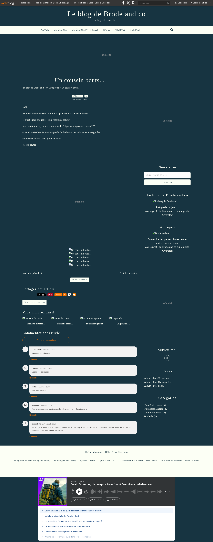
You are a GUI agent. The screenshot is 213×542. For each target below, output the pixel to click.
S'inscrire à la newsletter (34, 302)
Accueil (44, 30)
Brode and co (169, 211)
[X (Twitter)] (128, 2)
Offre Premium (151, 460)
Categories (54, 87)
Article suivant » (128, 273)
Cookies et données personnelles (171, 460)
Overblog (123, 452)
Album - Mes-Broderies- (156, 378)
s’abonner (81, 500)
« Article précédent (32, 273)
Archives (120, 30)
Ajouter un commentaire (46, 340)
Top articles (83, 460)
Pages (106, 30)
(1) (150, 416)
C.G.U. (116, 460)
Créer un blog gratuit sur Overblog (64, 460)
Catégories (60, 30)
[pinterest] (133, 2)
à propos (114, 500)
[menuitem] (44, 30)
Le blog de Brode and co (106, 14)
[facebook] (123, 2)
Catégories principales (85, 30)
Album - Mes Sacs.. (154, 385)
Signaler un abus (104, 460)
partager (97, 500)
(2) (155, 405)
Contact (135, 30)
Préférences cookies (192, 460)
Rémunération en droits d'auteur (132, 460)
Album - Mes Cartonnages (157, 382)
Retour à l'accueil (80, 280)
